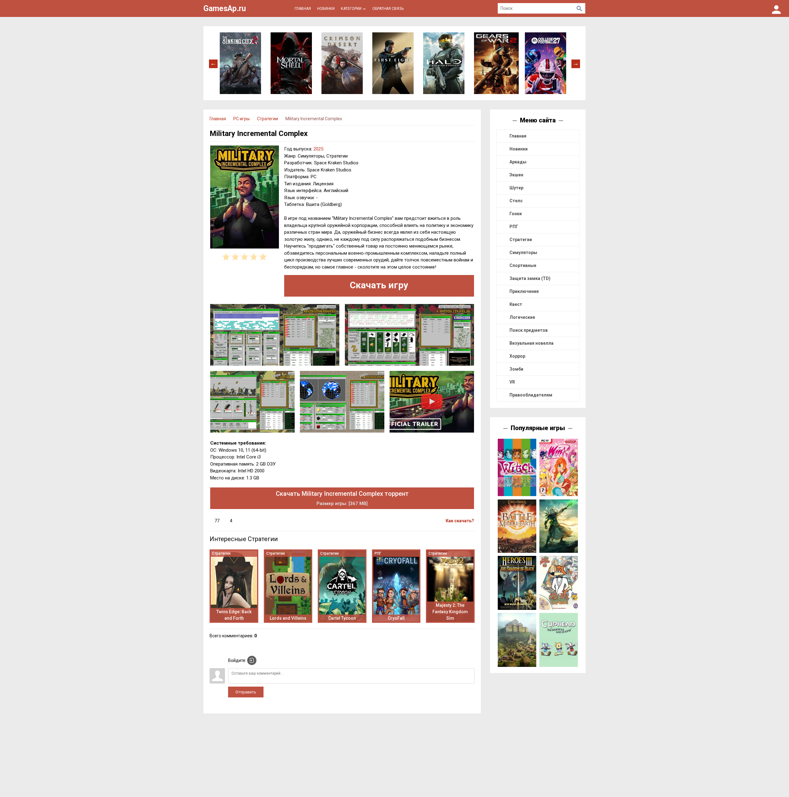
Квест (515, 304)
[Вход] (776, 8)
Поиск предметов (528, 330)
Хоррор (517, 356)
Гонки (515, 213)
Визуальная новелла (531, 343)
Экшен (516, 174)
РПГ (513, 226)
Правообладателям (530, 394)
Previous (213, 63)
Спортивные (522, 265)
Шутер (516, 187)
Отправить (245, 692)
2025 (318, 149)
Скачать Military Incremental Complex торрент (342, 498)
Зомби (516, 369)
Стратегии (520, 239)
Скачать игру (379, 285)
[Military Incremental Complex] (244, 198)
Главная (517, 136)
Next (575, 63)
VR (512, 382)
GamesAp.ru (224, 8)
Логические (522, 317)
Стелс (516, 200)
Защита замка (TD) (529, 278)
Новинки (518, 148)
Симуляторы (523, 252)
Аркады (517, 161)
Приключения (524, 291)
